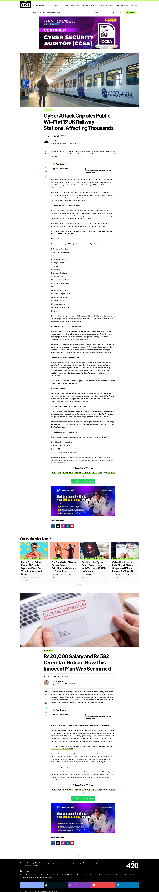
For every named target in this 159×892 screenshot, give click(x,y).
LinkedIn (86, 472)
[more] (63, 12)
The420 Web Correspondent (31, 575)
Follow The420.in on (61, 168)
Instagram (97, 472)
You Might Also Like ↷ (35, 538)
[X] (116, 12)
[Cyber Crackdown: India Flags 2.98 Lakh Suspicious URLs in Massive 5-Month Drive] (94, 550)
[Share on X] (48, 136)
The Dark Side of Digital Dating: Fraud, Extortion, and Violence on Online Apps (33, 567)
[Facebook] (114, 12)
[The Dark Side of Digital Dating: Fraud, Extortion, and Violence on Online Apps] (34, 550)
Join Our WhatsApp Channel (84, 481)
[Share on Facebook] (45, 136)
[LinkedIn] (123, 12)
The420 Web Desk (58, 141)
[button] (78, 585)
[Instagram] (121, 12)
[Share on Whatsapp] (51, 136)
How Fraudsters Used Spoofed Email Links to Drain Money (124, 565)
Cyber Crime (48, 110)
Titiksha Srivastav (57, 681)
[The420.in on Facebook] (53, 526)
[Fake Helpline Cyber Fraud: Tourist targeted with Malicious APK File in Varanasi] (64, 550)
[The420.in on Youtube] (72, 526)
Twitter (77, 472)
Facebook (67, 472)
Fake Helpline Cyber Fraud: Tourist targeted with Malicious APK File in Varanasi (64, 567)
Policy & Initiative (97, 558)
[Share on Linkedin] (55, 136)
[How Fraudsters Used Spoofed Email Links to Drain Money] (125, 550)
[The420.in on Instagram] (63, 526)
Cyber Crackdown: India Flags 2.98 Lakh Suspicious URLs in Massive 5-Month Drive (94, 567)
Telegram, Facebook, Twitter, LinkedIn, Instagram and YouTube (98, 171)
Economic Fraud (67, 558)
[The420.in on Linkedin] (67, 526)
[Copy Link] (58, 136)
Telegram (56, 472)
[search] (138, 13)
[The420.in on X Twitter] (58, 526)
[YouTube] (118, 12)
